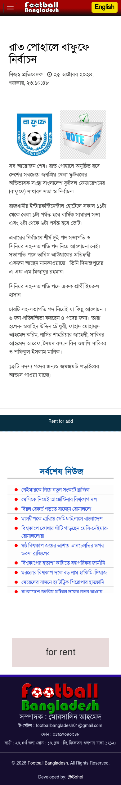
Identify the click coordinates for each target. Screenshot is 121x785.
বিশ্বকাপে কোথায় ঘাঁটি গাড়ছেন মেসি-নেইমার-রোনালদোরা (64, 532)
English (104, 7)
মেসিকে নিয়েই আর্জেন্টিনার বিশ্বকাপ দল (59, 499)
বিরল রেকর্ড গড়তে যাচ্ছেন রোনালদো (56, 509)
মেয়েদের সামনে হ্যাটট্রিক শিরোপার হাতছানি (62, 582)
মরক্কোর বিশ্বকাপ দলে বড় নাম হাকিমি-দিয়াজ (64, 572)
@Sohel (75, 777)
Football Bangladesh (48, 763)
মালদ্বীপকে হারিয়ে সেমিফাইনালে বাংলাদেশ (62, 518)
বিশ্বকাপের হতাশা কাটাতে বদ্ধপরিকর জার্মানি (63, 563)
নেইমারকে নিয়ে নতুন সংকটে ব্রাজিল (55, 490)
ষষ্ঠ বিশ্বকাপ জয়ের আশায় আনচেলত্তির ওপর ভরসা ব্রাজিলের (62, 549)
